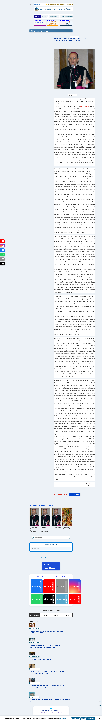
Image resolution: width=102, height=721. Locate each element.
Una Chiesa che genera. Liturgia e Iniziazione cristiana (40, 23)
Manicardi (42, 16)
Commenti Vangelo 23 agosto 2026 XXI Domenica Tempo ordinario (46, 646)
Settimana (34, 615)
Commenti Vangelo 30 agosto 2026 (52, 23)
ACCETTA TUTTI (90, 718)
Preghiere (69, 16)
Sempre (67, 615)
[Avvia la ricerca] (33, 537)
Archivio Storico (51, 544)
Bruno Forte (91, 483)
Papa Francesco (56, 16)
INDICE (37, 16)
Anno (56, 615)
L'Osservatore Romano (65, 95)
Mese (45, 615)
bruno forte (75, 494)
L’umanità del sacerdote (41, 659)
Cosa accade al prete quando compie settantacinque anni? (46, 672)
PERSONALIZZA (75, 718)
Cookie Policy (62, 718)
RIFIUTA (83, 718)
